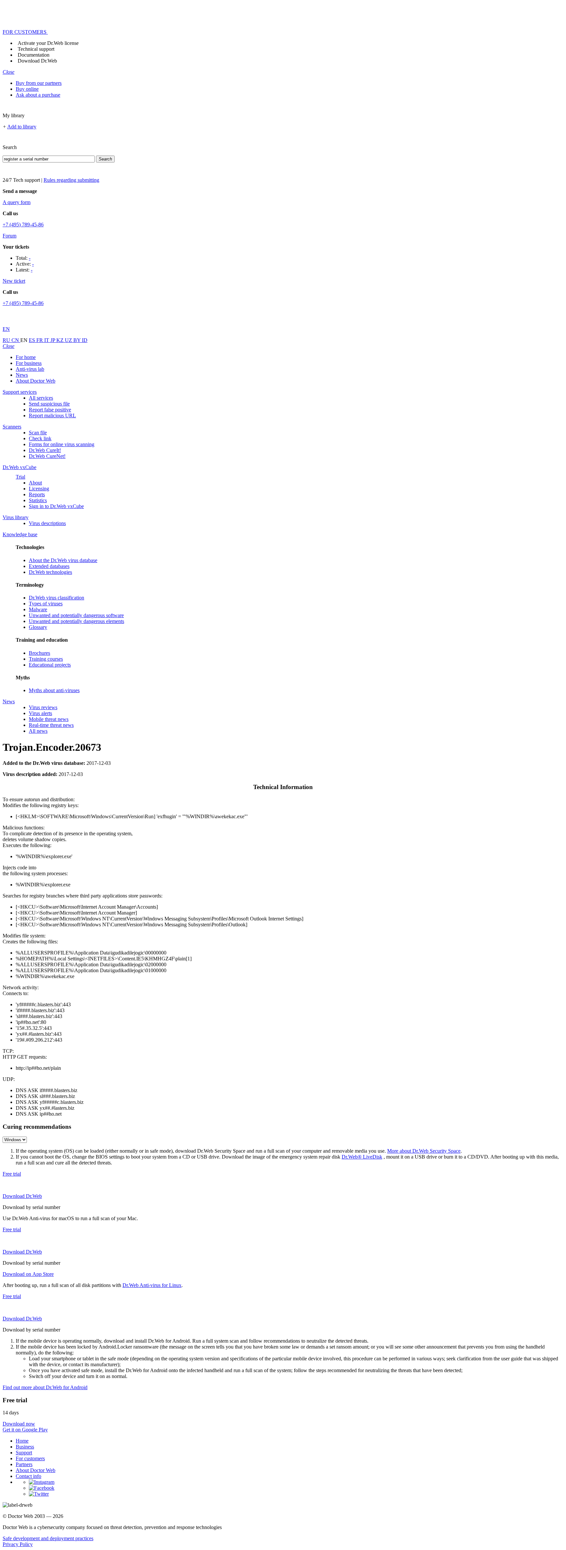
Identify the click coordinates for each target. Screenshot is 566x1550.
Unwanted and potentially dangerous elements (76, 621)
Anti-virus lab (30, 369)
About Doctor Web (35, 381)
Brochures (39, 653)
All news (38, 731)
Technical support (36, 49)
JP (53, 340)
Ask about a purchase (38, 95)
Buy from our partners (39, 83)
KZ (60, 340)
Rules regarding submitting (71, 180)
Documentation (33, 55)
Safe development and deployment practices (48, 1538)
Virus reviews (43, 707)
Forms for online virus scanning (61, 444)
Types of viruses (46, 603)
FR (40, 340)
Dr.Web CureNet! (47, 456)
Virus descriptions (47, 523)
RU (7, 340)
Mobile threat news (48, 719)
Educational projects (50, 665)
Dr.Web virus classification (56, 597)
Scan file (38, 432)
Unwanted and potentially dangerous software (76, 615)
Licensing (39, 488)
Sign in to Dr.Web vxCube (56, 506)
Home (22, 1441)
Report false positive (50, 409)
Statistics (38, 500)
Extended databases (49, 566)
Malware (38, 609)
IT (47, 340)
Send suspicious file (49, 403)
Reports (37, 494)
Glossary (38, 627)
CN (15, 340)
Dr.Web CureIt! (45, 450)
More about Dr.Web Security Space (424, 1151)
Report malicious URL (52, 415)
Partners (24, 1464)
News (22, 375)
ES (32, 340)
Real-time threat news (51, 725)
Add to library (21, 126)
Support (24, 1452)
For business (29, 363)
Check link (40, 438)
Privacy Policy (18, 1544)
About (35, 482)
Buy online (27, 89)
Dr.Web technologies (50, 572)
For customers (30, 1458)
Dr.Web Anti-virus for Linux (152, 1285)
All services (41, 398)
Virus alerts (40, 713)
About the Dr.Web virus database (63, 560)
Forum (9, 235)
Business (25, 1446)
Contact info (28, 1476)
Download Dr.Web (37, 61)
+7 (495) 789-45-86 (23, 224)
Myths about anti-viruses (54, 690)
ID (84, 340)
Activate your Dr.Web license (48, 43)
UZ (69, 340)
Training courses (46, 659)
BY (77, 340)
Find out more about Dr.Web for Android (45, 1387)
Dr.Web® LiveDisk (362, 1157)
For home (26, 357)
